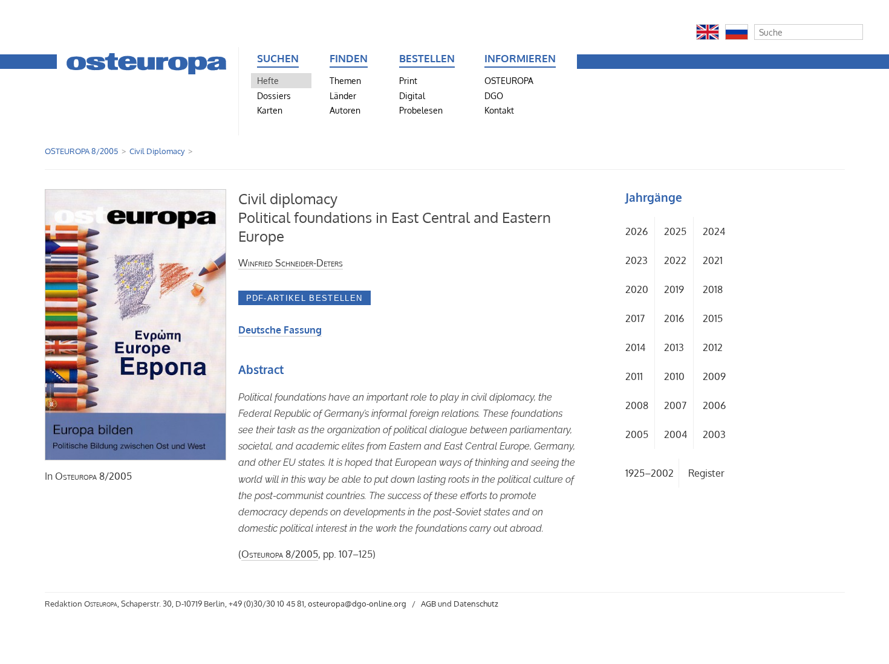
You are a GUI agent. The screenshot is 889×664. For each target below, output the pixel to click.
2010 (674, 376)
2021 (713, 260)
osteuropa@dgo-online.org (357, 603)
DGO (493, 95)
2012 (713, 347)
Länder (343, 95)
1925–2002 (649, 473)
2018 (713, 289)
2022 (675, 260)
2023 (636, 260)
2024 (714, 231)
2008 (636, 405)
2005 (636, 434)
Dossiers (274, 95)
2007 (675, 405)
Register (706, 473)
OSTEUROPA (508, 80)
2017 (635, 318)
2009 (714, 376)
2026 (636, 231)
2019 (674, 289)
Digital (412, 95)
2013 (674, 347)
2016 (674, 318)
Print (408, 80)
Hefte (268, 80)
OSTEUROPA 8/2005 (81, 151)
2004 (675, 434)
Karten (269, 110)
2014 (635, 347)
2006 (714, 405)
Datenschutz (476, 603)
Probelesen (421, 110)
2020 (636, 289)
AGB (428, 603)
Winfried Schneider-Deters (290, 263)
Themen (345, 80)
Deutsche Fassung (280, 330)
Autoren (345, 110)
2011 (634, 376)
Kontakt (499, 110)
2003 (714, 434)
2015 (713, 318)
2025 (675, 231)
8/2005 (93, 476)
